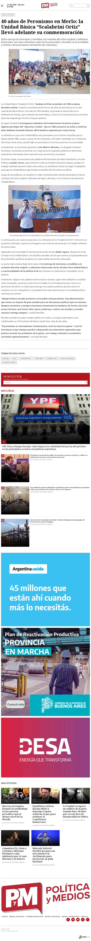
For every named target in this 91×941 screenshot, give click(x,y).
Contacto (84, 916)
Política (5, 916)
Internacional (74, 916)
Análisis (64, 916)
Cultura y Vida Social (52, 916)
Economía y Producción (34, 916)
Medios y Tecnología (16, 916)
